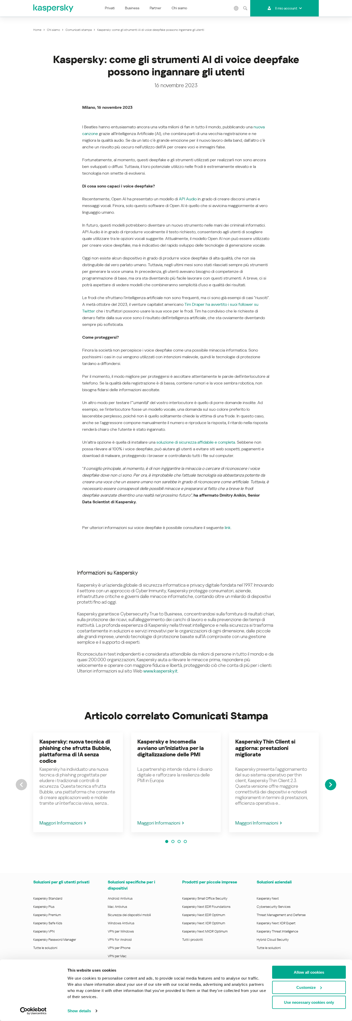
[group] (78, 782)
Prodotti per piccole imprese (209, 882)
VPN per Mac (117, 956)
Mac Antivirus (117, 907)
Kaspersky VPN (44, 931)
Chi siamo (179, 8)
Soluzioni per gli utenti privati (61, 882)
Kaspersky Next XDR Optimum (203, 923)
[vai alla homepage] (53, 8)
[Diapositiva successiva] (330, 784)
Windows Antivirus (121, 923)
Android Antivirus (120, 898)
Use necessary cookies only (309, 1002)
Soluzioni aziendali (274, 882)
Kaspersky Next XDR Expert (276, 923)
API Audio (188, 198)
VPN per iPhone (119, 948)
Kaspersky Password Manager (54, 940)
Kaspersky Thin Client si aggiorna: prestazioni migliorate (265, 748)
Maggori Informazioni (60, 823)
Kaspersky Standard (47, 898)
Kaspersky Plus (43, 907)
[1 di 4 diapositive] (167, 841)
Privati (110, 8)
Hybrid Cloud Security (273, 940)
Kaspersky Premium (47, 915)
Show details (79, 1011)
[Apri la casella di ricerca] (245, 8)
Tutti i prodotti (192, 940)
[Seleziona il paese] (236, 8)
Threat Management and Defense (281, 915)
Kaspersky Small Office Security (205, 898)
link (228, 527)
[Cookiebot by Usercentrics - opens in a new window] (33, 1011)
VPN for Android (120, 940)
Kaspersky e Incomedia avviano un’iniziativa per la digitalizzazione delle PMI (170, 748)
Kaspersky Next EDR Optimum (203, 915)
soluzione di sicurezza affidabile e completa (195, 442)
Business (132, 8)
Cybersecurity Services (273, 907)
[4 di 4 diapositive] (185, 841)
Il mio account (286, 8)
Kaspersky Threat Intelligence (277, 931)
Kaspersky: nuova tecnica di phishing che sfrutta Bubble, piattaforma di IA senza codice (75, 751)
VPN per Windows (121, 931)
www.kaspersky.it (160, 671)
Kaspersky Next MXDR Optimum (205, 931)
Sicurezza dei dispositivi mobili (129, 915)
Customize (306, 987)
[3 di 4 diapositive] (179, 841)
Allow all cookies (309, 972)
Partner (155, 8)
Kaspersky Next (268, 898)
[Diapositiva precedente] (21, 784)
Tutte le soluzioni (45, 948)
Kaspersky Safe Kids (47, 923)
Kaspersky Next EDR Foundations (206, 907)
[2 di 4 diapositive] (173, 841)
